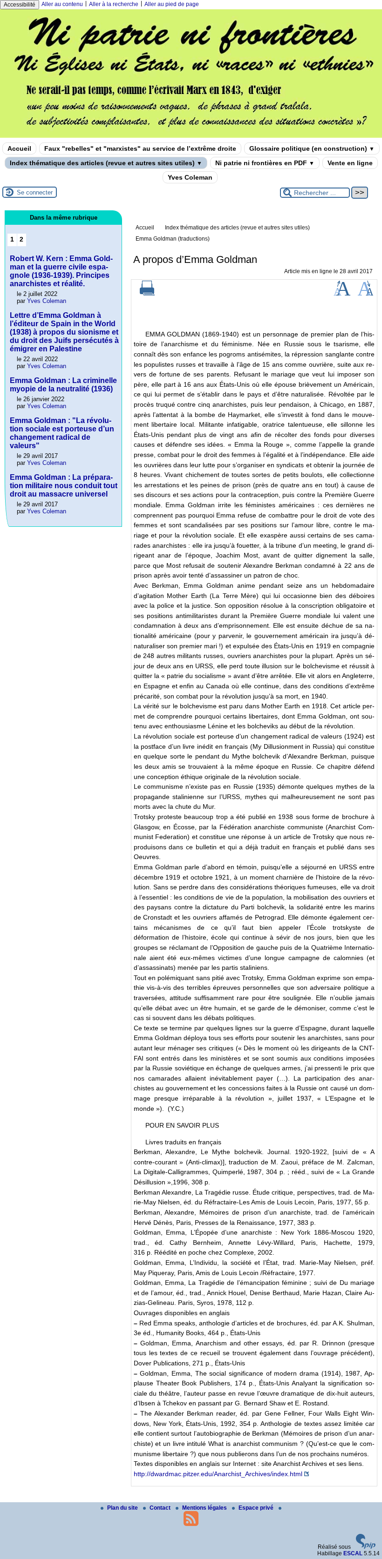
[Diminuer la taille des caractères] (365, 293)
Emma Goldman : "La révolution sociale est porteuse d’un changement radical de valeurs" (62, 433)
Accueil (19, 148)
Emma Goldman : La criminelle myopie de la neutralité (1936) (63, 384)
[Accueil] (191, 134)
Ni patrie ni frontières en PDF (264, 163)
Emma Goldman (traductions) (173, 238)
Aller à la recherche (113, 4)
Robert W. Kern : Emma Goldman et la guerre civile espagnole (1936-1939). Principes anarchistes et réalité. (61, 271)
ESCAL (352, 1553)
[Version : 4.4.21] (365, 1547)
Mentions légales (205, 1508)
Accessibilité (19, 4)
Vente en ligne (350, 163)
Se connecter (35, 192)
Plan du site (123, 1508)
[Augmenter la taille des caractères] (342, 293)
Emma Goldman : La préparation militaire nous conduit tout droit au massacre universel (63, 485)
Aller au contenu (62, 4)
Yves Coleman (190, 177)
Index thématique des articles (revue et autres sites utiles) (106, 163)
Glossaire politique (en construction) (312, 148)
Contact (161, 1508)
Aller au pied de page (171, 4)
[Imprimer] (147, 293)
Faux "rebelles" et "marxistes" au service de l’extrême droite (140, 148)
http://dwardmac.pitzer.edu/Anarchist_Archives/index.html (218, 1474)
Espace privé (257, 1508)
